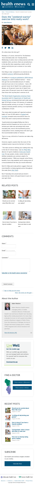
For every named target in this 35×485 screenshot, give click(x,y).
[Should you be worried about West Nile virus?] (9, 194)
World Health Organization (12, 96)
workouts (10, 74)
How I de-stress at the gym (23, 293)
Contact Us (10, 480)
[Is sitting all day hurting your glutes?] (25, 194)
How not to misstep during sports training (20, 437)
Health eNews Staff (19, 480)
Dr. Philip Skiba (26, 150)
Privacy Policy (29, 480)
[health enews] (13, 5)
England (23, 114)
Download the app (12, 362)
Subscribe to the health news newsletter (14, 273)
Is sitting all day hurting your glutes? (20, 416)
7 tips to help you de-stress (11, 290)
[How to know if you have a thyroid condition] (9, 215)
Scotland (4, 116)
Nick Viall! (15, 170)
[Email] (31, 332)
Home (3, 12)
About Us (3, 480)
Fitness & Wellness (10, 12)
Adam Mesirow (8, 22)
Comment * (5, 257)
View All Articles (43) (10, 333)
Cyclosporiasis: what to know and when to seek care (24, 224)
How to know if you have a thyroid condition (20, 423)
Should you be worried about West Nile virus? (20, 409)
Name (4, 243)
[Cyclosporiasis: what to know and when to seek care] (25, 215)
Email (8, 250)
